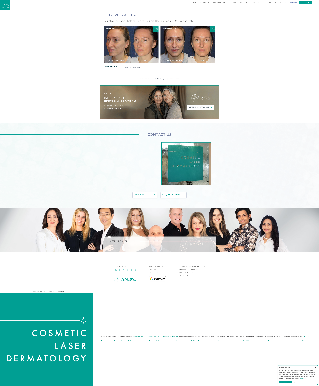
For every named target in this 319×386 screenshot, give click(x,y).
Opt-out (295, 382)
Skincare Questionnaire (158, 266)
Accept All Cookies (286, 382)
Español (61, 291)
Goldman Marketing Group (139, 336)
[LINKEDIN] (123, 270)
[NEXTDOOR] (131, 270)
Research (268, 2)
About (194, 2)
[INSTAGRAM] (115, 270)
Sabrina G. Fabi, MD (132, 67)
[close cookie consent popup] (315, 368)
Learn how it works (199, 107)
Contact (278, 2)
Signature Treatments (217, 2)
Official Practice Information (170, 336)
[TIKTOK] (135, 270)
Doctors (202, 2)
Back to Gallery (159, 79)
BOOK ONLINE (305, 2)
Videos (260, 2)
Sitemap (150, 336)
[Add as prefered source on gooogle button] (157, 281)
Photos (252, 2)
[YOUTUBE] (127, 270)
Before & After (120, 15)
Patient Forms (154, 272)
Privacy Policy (157, 336)
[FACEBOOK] (119, 270)
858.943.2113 (293, 2)
